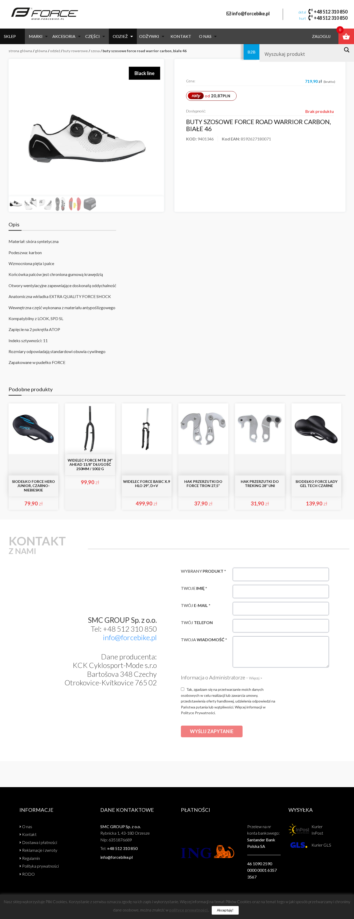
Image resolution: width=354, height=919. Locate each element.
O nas (205, 36)
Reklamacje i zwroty (39, 850)
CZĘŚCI (92, 36)
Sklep (10, 36)
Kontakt (181, 36)
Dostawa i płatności (39, 842)
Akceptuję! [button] (225, 910)
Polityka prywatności (40, 865)
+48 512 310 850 (331, 12)
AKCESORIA (63, 36)
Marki (36, 36)
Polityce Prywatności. (198, 713)
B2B (251, 51)
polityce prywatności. (188, 910)
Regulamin (31, 858)
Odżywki (149, 36)
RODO (28, 873)
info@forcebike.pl (251, 13)
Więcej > (255, 678)
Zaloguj (321, 36)
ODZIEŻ (120, 36)
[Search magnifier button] (348, 49)
